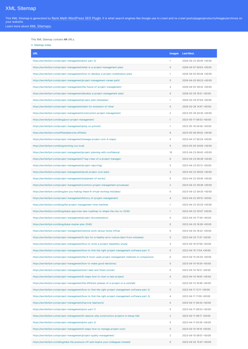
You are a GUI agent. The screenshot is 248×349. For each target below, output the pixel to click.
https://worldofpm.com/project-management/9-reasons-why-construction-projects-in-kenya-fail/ (86, 315)
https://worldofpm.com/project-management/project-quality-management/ (73, 335)
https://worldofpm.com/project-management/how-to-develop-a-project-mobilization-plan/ (82, 73)
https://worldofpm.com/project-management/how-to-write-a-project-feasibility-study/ (80, 244)
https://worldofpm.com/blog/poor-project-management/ (63, 119)
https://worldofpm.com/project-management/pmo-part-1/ (64, 309)
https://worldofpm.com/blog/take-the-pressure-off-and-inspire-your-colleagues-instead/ (81, 342)
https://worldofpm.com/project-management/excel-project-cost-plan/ (71, 172)
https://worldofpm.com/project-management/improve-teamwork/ (68, 302)
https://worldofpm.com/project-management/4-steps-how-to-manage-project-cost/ (79, 329)
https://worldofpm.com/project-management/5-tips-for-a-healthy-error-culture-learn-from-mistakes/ (88, 237)
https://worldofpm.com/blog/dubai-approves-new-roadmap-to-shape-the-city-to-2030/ (81, 211)
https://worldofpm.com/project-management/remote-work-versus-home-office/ (76, 230)
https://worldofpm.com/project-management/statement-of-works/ (69, 178)
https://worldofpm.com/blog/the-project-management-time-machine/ (70, 204)
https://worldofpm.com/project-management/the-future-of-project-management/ (77, 87)
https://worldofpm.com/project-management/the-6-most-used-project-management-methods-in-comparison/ (93, 257)
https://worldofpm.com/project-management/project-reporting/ (67, 165)
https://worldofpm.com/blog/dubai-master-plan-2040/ (62, 224)
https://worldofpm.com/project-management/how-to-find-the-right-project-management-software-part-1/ (91, 250)
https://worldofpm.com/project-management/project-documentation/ (70, 217)
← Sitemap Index (41, 45)
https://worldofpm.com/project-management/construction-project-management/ (77, 113)
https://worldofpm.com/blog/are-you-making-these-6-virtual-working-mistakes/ (77, 191)
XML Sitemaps (40, 26)
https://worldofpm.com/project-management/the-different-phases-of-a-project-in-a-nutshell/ (84, 283)
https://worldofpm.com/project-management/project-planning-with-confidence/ (76, 152)
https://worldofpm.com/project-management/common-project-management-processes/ (81, 185)
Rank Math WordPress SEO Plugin (76, 18)
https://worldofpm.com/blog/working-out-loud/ (58, 145)
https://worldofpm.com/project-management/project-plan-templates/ (70, 100)
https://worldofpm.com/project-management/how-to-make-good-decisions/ (74, 263)
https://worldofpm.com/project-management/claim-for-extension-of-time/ (73, 106)
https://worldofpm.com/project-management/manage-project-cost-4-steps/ (74, 139)
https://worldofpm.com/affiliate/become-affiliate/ (59, 132)
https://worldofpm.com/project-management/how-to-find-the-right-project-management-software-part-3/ (91, 296)
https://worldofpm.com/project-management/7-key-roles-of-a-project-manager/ (77, 159)
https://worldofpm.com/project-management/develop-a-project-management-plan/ (78, 93)
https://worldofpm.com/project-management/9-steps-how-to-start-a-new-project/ (78, 276)
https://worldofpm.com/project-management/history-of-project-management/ (75, 198)
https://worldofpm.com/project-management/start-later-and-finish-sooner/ (74, 270)
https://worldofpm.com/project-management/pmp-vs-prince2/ (67, 126)
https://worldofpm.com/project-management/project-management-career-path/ (76, 80)
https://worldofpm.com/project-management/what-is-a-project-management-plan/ (78, 67)
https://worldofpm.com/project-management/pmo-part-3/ (64, 60)
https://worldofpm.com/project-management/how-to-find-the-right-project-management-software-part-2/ (91, 289)
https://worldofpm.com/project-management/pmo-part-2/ (64, 322)
